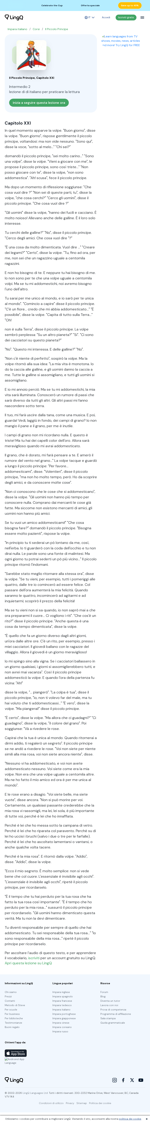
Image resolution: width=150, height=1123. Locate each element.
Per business (12, 1014)
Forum (104, 992)
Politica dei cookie (100, 1103)
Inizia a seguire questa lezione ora (39, 102)
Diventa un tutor (110, 1000)
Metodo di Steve (15, 1005)
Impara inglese (61, 992)
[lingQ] (14, 17)
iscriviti (34, 958)
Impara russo (60, 1031)
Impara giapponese (64, 1018)
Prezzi (8, 996)
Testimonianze (13, 1022)
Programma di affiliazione (115, 1014)
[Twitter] (132, 1080)
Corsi (36, 29)
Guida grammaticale (112, 1022)
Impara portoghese (64, 1014)
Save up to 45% (130, 5)
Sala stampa (108, 1018)
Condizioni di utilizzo (51, 1103)
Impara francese (62, 1000)
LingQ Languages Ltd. (35, 1093)
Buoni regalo (12, 1027)
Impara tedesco (62, 1005)
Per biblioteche (14, 1018)
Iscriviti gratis (126, 17)
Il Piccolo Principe (56, 29)
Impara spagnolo (62, 996)
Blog (103, 996)
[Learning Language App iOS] (16, 1053)
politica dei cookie (130, 1118)
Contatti (10, 1000)
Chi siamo (11, 992)
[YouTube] (140, 1080)
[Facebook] (123, 1080)
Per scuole (11, 1009)
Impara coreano (62, 1027)
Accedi (106, 17)
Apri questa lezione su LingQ (28, 963)
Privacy (70, 1103)
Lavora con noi (109, 1005)
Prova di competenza (113, 1009)
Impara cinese (60, 1022)
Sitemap (81, 1103)
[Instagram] (114, 1080)
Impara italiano (17, 29)
